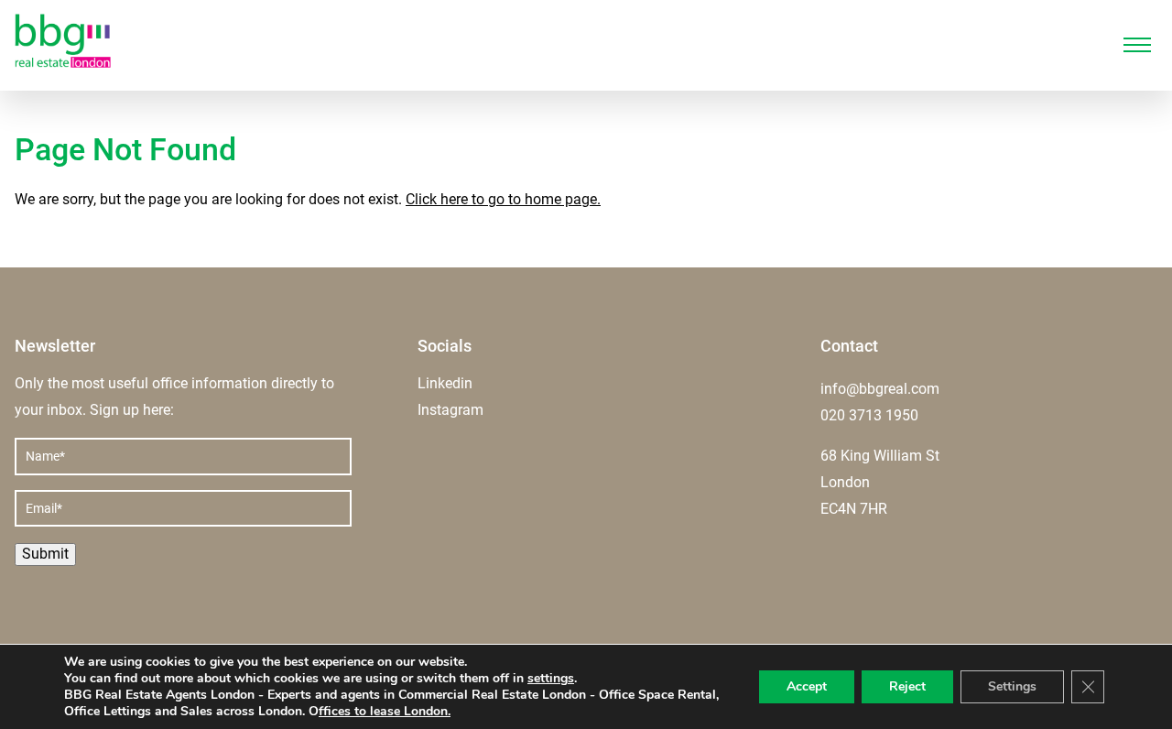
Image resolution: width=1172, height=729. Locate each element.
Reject (907, 686)
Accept (807, 686)
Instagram (450, 410)
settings (550, 678)
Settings (1012, 686)
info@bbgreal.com (879, 388)
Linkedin (445, 383)
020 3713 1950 (869, 415)
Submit (45, 553)
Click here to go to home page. (503, 199)
